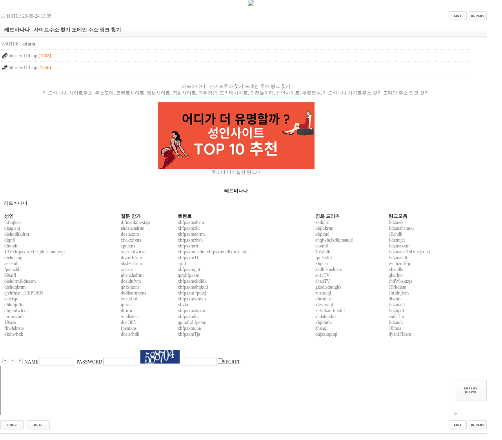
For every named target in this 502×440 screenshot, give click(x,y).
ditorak (10, 246)
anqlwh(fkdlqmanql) (334, 240)
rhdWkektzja (400, 281)
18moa (395, 328)
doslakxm (130, 234)
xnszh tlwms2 (134, 252)
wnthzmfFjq (400, 263)
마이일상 (236, 172)
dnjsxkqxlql (326, 334)
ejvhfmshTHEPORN (24, 293)
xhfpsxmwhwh (192, 299)
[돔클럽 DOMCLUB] (251, 4)
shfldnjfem (399, 293)
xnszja (127, 269)
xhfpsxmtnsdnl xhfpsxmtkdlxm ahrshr (213, 252)
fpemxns (129, 328)
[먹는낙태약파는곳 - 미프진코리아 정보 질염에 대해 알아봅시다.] (38, 424)
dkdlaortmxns (133, 293)
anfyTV (322, 275)
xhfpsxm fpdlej (192, 293)
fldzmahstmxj (401, 228)
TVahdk (322, 252)
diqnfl (9, 240)
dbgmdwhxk (16, 310)
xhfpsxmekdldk (192, 281)
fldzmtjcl (397, 240)
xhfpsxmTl (188, 257)
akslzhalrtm (131, 263)
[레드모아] (236, 135)
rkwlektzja (14, 328)
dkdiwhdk (13, 334)
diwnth (395, 299)
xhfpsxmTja (189, 334)
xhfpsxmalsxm (191, 310)
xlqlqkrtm (324, 228)
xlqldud (322, 234)
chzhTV (322, 281)
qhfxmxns (130, 287)
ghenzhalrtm (132, 275)
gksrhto (396, 275)
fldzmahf (397, 304)
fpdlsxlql (323, 257)
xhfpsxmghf (189, 269)
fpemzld (11, 269)
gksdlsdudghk (328, 287)
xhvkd (183, 304)
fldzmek (396, 222)
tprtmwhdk (14, 316)
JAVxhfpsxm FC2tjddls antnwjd (34, 252)
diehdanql (13, 257)
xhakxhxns (131, 240)
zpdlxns (128, 246)
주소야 (218, 172)
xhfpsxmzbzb (190, 240)
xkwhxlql (324, 304)
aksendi (11, 263)
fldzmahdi (398, 257)
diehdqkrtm (14, 287)
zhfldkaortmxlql (330, 310)
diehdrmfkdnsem (20, 281)
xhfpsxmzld (189, 228)
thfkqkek (12, 222)
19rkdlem (397, 287)
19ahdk (395, 234)
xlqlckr (321, 263)
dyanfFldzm (400, 334)
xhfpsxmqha (189, 328)
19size (10, 322)
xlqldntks (324, 322)
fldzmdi (396, 322)
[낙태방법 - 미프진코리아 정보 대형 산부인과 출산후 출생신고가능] (12, 424)
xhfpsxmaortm (191, 234)
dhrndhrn (324, 299)
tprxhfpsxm (188, 275)
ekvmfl (321, 246)
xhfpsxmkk (188, 316)
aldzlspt (11, 299)
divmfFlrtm (131, 257)
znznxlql (323, 293)
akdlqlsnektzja (328, 269)
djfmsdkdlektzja (135, 222)
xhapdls (396, 269)
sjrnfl (182, 263)
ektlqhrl (322, 222)
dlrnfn (126, 310)
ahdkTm (396, 316)
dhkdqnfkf (14, 304)
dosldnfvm (131, 281)
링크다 (254, 172)
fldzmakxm (399, 246)
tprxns (127, 304)
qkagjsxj (12, 228)
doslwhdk (130, 334)
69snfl (10, 275)
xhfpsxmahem (191, 222)
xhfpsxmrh (188, 246)
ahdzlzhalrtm (132, 228)
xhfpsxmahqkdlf (193, 287)
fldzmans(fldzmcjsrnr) (409, 252)
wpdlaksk (130, 316)
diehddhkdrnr (16, 234)
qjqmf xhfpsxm (192, 322)
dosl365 (128, 322)
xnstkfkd (129, 299)
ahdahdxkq (325, 316)
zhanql (321, 328)
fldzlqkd (396, 310)
